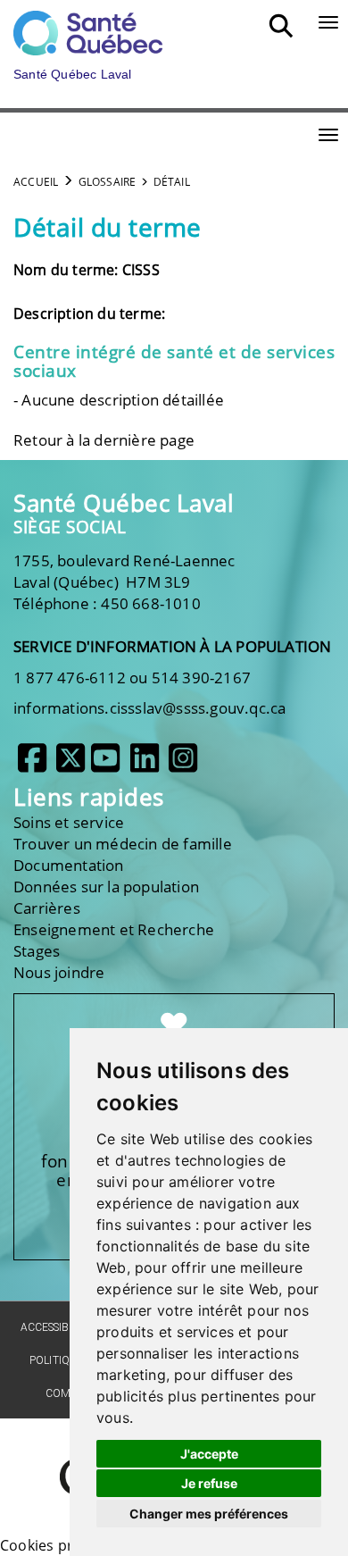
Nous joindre (58, 972)
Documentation (68, 865)
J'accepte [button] (209, 1453)
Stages (36, 951)
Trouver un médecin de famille (122, 843)
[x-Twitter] (70, 765)
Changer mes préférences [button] (208, 1513)
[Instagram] (183, 765)
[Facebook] (32, 765)
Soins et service (68, 822)
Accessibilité (57, 1327)
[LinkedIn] (144, 765)
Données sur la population (106, 886)
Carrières (46, 908)
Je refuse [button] (209, 1483)
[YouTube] (105, 765)
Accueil (35, 181)
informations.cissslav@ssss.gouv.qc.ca (149, 708)
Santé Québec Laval (123, 503)
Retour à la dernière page (104, 440)
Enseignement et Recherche (113, 929)
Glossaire (108, 181)
